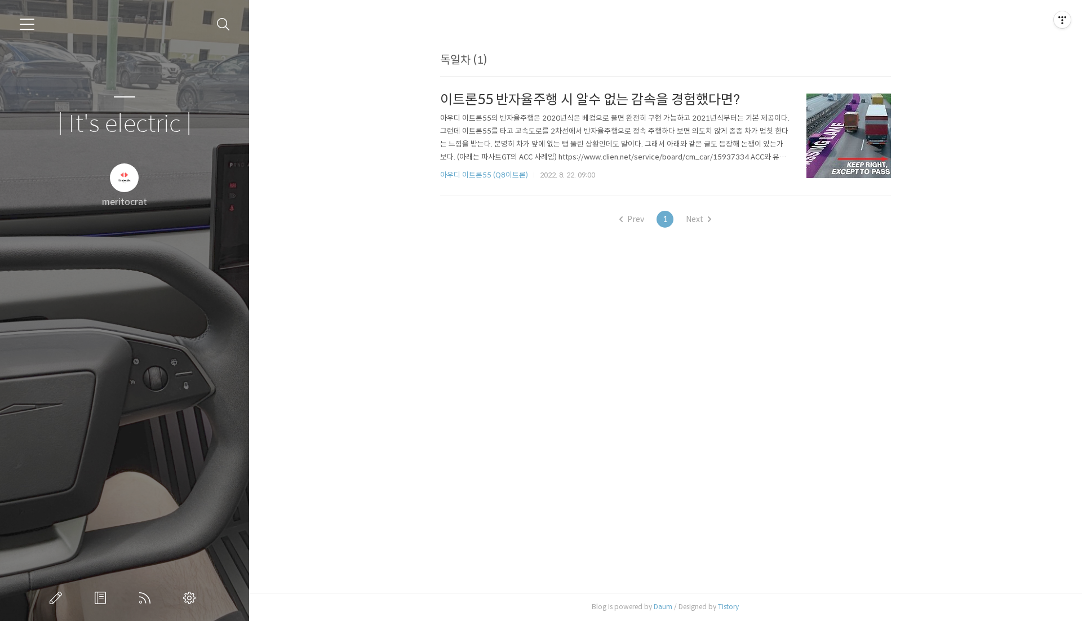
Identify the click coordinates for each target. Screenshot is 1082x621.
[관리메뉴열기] (1062, 19)
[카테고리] (27, 24)
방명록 (102, 598)
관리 (191, 598)
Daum (663, 606)
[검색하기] (223, 24)
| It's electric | (124, 124)
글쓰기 (58, 598)
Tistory (728, 606)
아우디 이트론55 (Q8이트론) (484, 175)
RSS (147, 598)
